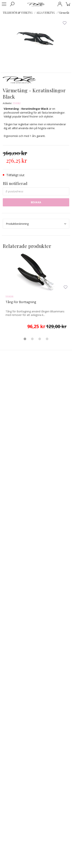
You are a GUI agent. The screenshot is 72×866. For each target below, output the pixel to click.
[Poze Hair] (36, 4)
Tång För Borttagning (21, 302)
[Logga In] (60, 4)
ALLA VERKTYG (45, 12)
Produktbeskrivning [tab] (17, 223)
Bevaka (36, 202)
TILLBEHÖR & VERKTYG (17, 12)
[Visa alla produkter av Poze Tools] (19, 81)
